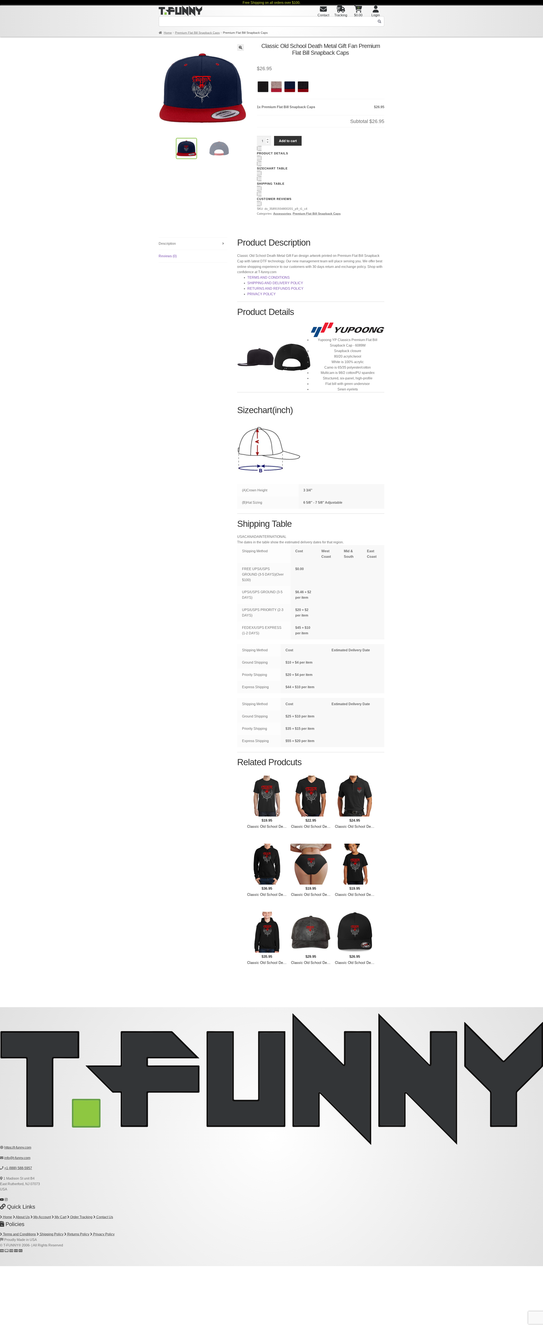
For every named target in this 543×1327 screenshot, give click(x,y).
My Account (42, 1217)
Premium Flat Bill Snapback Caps (197, 32)
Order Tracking (80, 1217)
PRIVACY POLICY (261, 294)
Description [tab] (167, 243)
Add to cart (288, 140)
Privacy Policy (103, 1234)
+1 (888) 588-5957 (18, 1168)
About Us (22, 1217)
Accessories (282, 213)
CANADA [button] (251, 536)
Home (168, 32)
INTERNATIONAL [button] (272, 536)
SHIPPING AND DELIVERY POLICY (275, 283)
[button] (240, 47)
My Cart (60, 1217)
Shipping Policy (51, 1234)
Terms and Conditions (19, 1234)
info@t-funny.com (17, 1158)
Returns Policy (77, 1234)
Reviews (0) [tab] (168, 256)
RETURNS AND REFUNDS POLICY (275, 288)
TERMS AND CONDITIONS (268, 277)
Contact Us (104, 1217)
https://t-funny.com (17, 1147)
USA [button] (240, 536)
